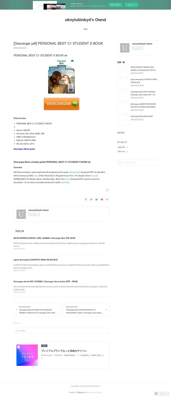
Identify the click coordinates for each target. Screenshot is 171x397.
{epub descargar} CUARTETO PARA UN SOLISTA (36, 259)
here (67, 179)
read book (65, 182)
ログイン (131, 4)
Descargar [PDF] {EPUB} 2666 (142, 116)
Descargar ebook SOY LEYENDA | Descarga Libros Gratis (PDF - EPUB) (46, 281)
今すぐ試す (115, 4)
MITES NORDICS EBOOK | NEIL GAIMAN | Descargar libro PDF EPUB (44, 238)
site (36, 175)
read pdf (94, 175)
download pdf (74, 172)
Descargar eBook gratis (24, 149)
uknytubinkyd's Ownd (85, 20)
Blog (85, 29)
